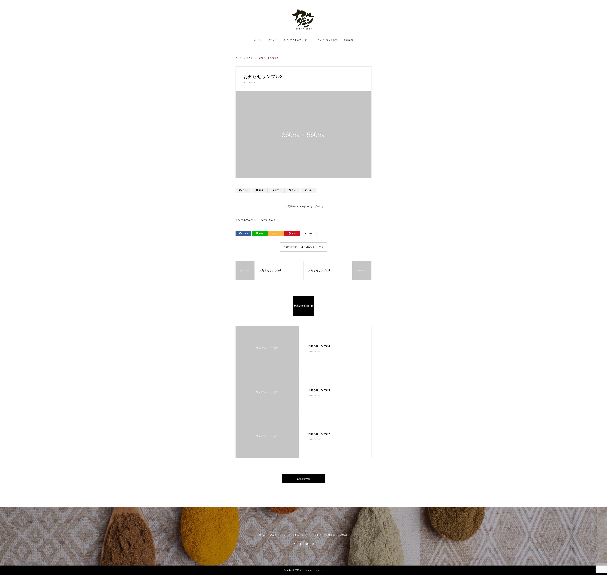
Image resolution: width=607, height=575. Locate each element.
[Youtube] (306, 543)
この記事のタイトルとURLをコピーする (303, 206)
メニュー (272, 40)
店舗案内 (348, 40)
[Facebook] (300, 543)
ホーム (257, 40)
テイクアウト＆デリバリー (297, 40)
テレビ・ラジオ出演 (327, 40)
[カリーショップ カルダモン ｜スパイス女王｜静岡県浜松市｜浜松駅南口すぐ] (303, 19)
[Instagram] (294, 543)
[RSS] (313, 543)
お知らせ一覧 (303, 478)
